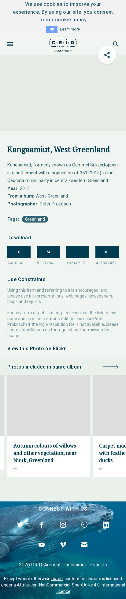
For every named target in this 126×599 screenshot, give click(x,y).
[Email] (84, 552)
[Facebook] (41, 532)
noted (57, 578)
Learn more (70, 29)
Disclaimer (74, 565)
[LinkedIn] (106, 532)
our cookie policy (66, 20)
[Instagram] (63, 532)
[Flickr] (84, 532)
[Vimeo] (63, 552)
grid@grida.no (36, 329)
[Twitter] (20, 532)
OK (52, 29)
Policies (98, 565)
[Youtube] (41, 552)
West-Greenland (51, 196)
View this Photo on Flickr (36, 348)
